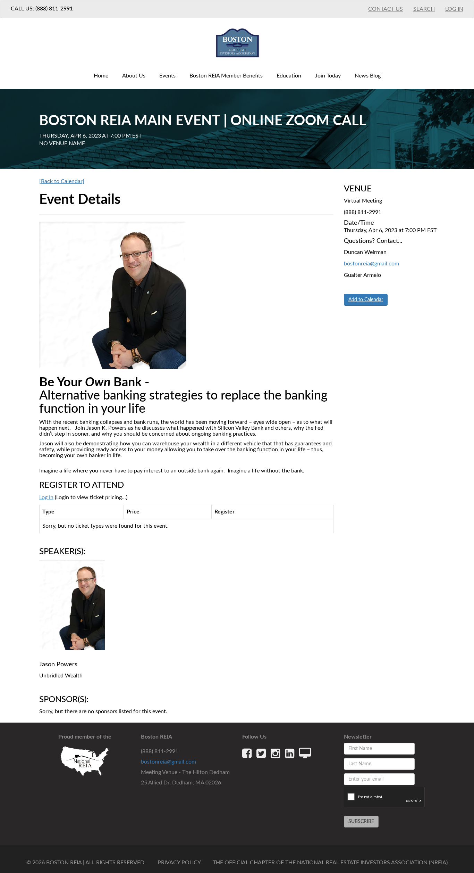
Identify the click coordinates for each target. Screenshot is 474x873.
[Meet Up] (306, 755)
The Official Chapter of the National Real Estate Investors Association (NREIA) (330, 862)
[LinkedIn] (291, 755)
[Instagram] (277, 755)
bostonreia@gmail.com (371, 263)
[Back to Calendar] (61, 181)
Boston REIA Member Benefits (226, 76)
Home (101, 76)
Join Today (328, 76)
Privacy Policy (179, 862)
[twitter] (262, 755)
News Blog (368, 76)
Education (289, 76)
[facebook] (248, 755)
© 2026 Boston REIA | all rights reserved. (86, 862)
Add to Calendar (365, 299)
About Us (133, 76)
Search (424, 9)
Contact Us (385, 9)
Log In (454, 9)
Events (167, 76)
